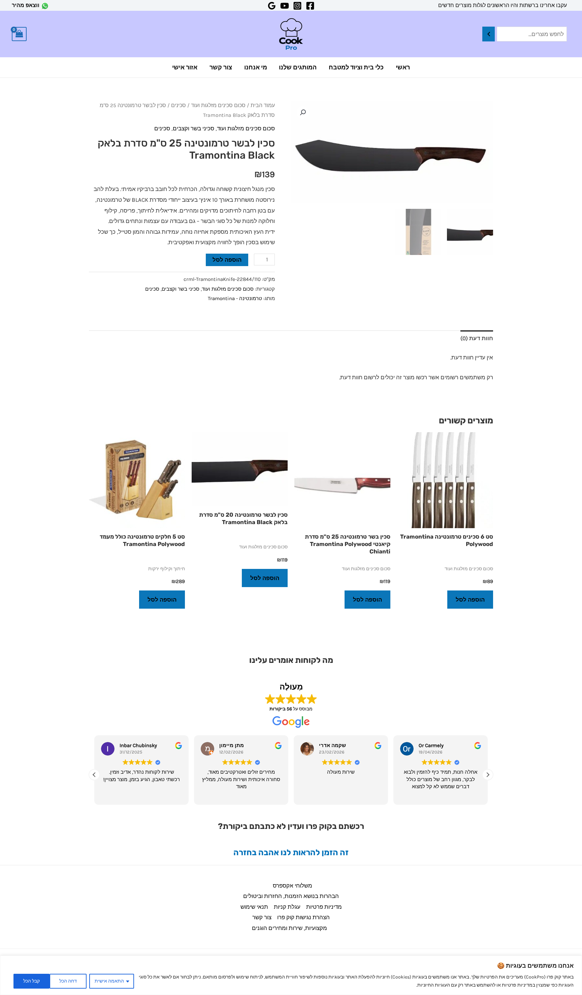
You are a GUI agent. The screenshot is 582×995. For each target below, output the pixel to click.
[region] (291, 975)
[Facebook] (310, 5)
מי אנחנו (255, 67)
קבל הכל (31, 981)
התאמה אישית (109, 981)
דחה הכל (68, 981)
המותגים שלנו (298, 67)
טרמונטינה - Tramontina (235, 298)
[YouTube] (284, 5)
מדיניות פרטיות (324, 906)
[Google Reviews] (271, 5)
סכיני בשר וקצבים (193, 128)
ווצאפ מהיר (25, 5)
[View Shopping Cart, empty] (19, 34)
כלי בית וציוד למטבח (356, 67)
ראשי (403, 67)
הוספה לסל (227, 259)
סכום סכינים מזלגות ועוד (218, 105)
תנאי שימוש (254, 906)
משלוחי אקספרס (292, 885)
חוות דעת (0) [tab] (476, 338)
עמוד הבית (263, 105)
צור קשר (220, 67)
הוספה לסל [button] (470, 599)
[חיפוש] (488, 34)
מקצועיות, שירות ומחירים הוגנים (289, 928)
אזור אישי (184, 67)
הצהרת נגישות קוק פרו (303, 917)
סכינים (178, 105)
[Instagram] (297, 5)
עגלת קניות (287, 906)
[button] (303, 112)
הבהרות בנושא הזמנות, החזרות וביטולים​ (291, 896)
